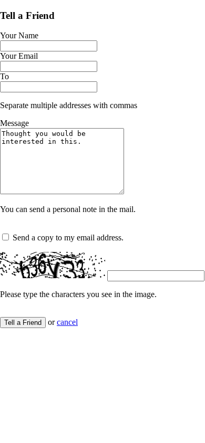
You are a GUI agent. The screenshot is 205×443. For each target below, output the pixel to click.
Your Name (19, 35)
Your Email (19, 55)
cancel (67, 322)
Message (14, 123)
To (4, 76)
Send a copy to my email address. (68, 237)
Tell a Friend (23, 322)
